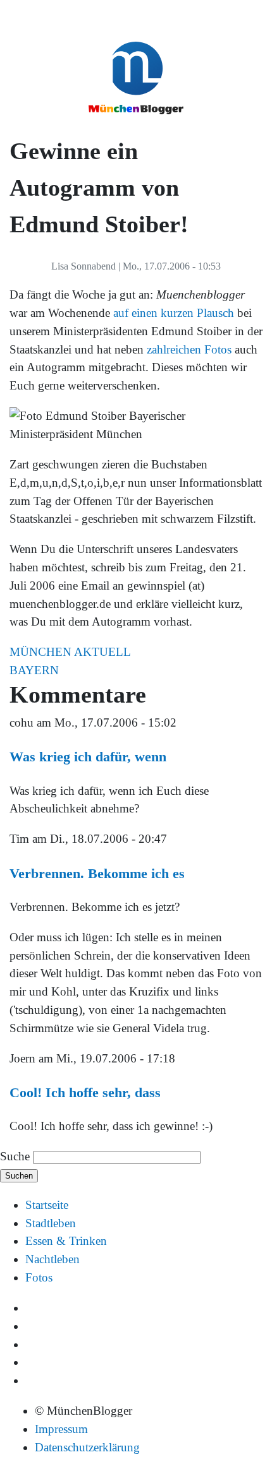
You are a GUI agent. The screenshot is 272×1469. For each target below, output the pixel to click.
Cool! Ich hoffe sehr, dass (85, 1092)
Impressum (61, 1429)
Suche (15, 1156)
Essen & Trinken (66, 1240)
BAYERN (34, 670)
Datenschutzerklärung (87, 1447)
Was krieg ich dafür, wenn (87, 756)
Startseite (46, 1204)
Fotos (39, 1277)
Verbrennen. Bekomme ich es (97, 873)
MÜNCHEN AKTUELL (70, 651)
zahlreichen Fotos (189, 349)
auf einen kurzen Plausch (173, 312)
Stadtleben (50, 1223)
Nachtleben (52, 1259)
